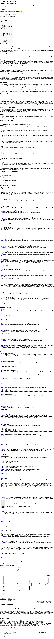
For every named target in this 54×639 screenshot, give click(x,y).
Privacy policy (51, 636)
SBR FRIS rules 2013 (8, 624)
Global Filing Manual (10, 74)
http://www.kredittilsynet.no (20, 376)
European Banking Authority (6, 626)
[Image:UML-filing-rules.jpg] (26, 583)
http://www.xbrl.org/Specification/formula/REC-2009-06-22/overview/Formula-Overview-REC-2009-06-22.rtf (35, 631)
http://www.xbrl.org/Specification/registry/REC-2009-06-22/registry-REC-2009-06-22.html (32, 630)
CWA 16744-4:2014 (30, 5)
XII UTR (22, 534)
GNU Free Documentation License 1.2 (42, 636)
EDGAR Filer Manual (7, 621)
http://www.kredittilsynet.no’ (16, 378)
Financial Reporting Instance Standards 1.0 (11, 622)
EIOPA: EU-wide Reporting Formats (7, 625)
